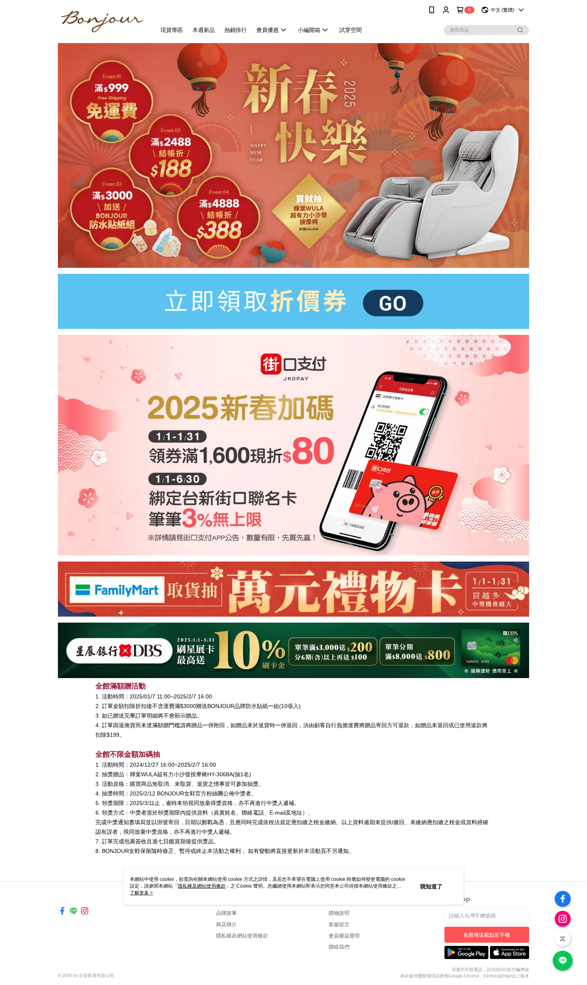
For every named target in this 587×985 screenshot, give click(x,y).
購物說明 (339, 913)
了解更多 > (141, 893)
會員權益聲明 (344, 936)
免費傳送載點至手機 (486, 935)
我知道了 (431, 886)
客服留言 (339, 925)
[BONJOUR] (102, 21)
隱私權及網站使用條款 (242, 936)
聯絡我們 (339, 947)
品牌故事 (226, 913)
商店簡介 (226, 925)
